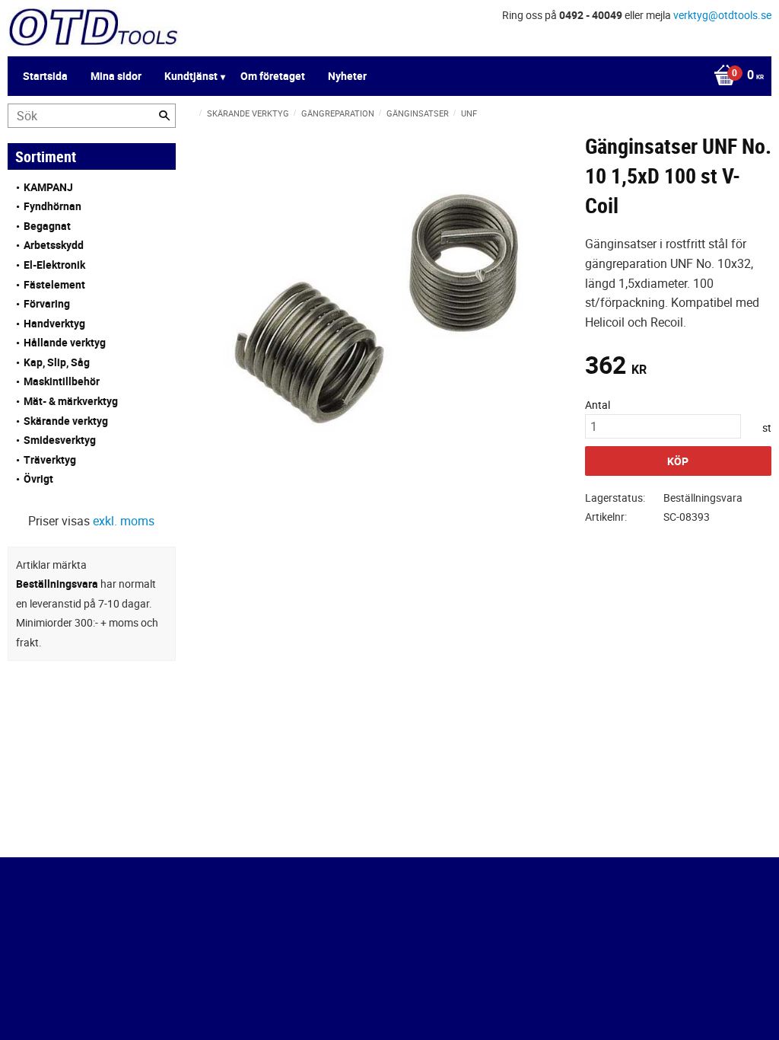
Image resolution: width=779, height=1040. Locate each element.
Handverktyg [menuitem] (54, 323)
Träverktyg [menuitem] (50, 459)
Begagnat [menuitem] (47, 226)
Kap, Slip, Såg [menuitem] (57, 362)
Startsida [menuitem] (45, 76)
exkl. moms (123, 520)
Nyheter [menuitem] (347, 76)
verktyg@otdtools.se (722, 15)
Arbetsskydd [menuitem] (54, 245)
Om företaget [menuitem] (272, 76)
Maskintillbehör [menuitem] (62, 381)
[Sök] (164, 115)
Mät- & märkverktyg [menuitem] (71, 401)
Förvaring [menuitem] (47, 303)
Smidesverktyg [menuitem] (60, 439)
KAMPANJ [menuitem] (48, 187)
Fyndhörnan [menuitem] (52, 206)
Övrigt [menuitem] (38, 478)
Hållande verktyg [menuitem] (65, 342)
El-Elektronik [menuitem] (54, 264)
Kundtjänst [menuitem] (191, 76)
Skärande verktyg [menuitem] (66, 420)
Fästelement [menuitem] (54, 284)
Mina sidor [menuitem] (116, 76)
